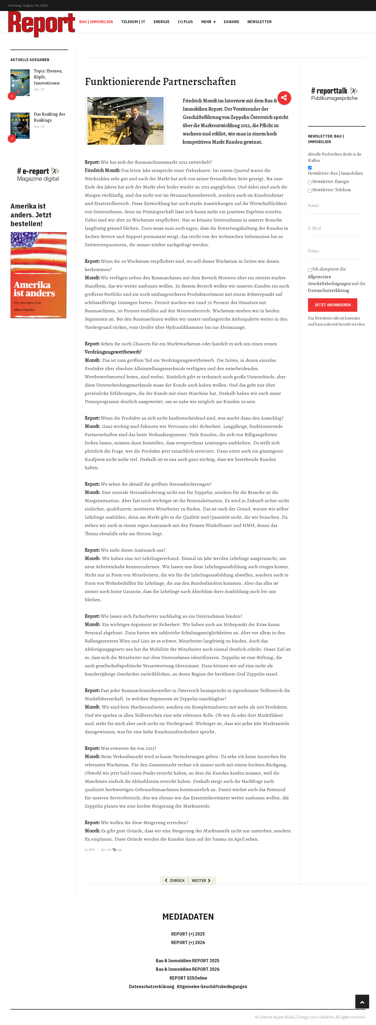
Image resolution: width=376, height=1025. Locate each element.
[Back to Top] (362, 1001)
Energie (162, 21)
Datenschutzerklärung (328, 291)
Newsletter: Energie (330, 182)
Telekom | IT (133, 21)
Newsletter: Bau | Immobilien (335, 173)
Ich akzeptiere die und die (337, 280)
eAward (231, 21)
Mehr (206, 21)
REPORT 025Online (188, 978)
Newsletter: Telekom (331, 190)
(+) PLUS (185, 21)
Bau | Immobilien (96, 21)
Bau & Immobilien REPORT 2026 (187, 969)
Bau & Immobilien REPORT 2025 (187, 960)
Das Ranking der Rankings (49, 117)
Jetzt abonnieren (333, 304)
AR (119, 850)
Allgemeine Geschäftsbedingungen (212, 986)
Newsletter (259, 21)
